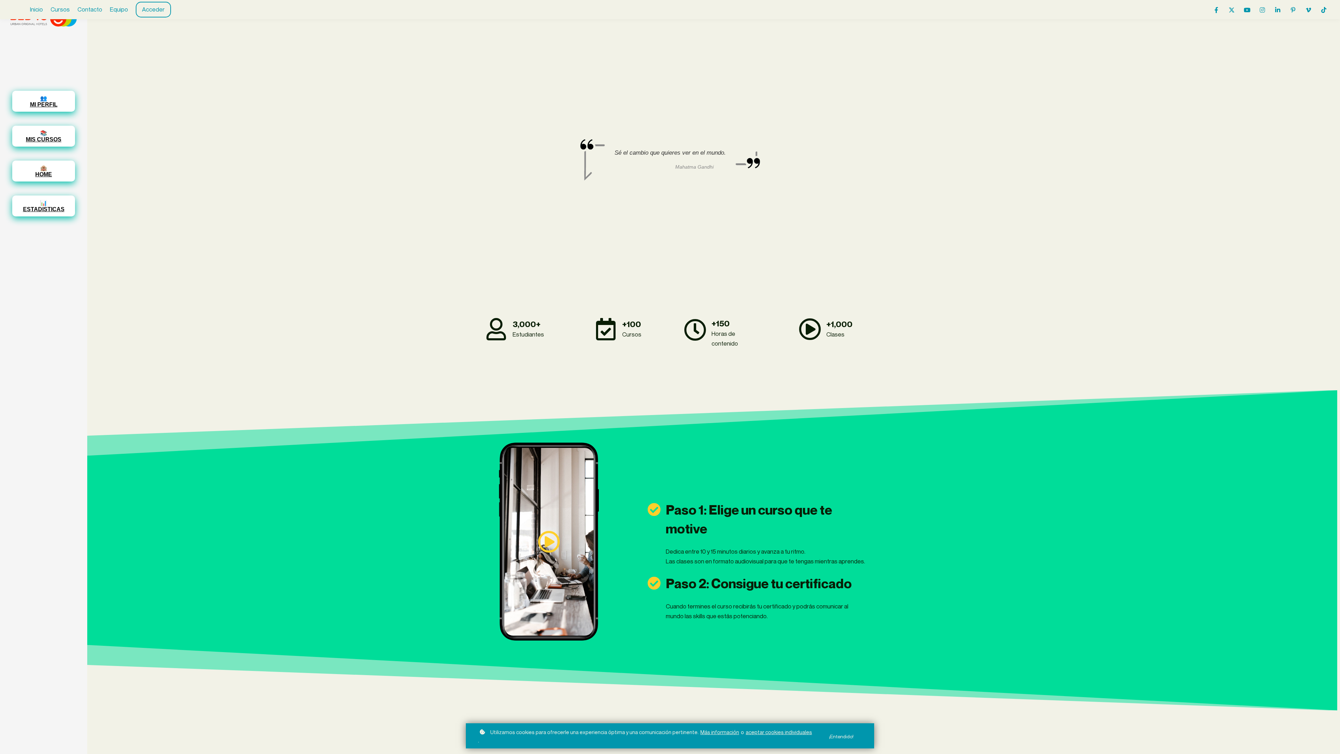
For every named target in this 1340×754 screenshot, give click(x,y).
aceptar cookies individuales (779, 732)
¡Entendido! (841, 736)
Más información (719, 732)
